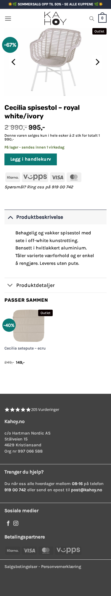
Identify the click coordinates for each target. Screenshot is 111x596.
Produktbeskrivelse (39, 217)
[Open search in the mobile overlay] (91, 18)
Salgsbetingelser (20, 566)
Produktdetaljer (35, 285)
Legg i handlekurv (30, 159)
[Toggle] (10, 216)
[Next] (97, 62)
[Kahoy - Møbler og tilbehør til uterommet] (55, 18)
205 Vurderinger (45, 409)
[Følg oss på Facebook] (8, 524)
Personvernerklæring (61, 566)
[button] (8, 18)
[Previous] (14, 62)
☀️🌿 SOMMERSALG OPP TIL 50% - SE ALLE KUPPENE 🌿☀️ (55, 4)
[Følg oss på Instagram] (15, 524)
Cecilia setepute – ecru (25, 348)
